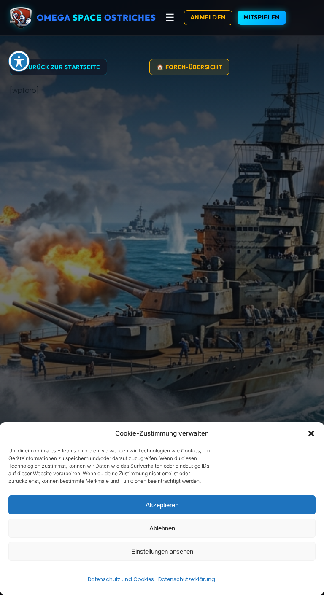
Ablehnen (162, 528)
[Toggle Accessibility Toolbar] (19, 61)
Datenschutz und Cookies (121, 579)
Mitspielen (261, 17)
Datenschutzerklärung (186, 579)
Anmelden (208, 17)
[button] (311, 433)
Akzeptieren (162, 505)
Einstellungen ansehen (162, 551)
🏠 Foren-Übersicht (190, 67)
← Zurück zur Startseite (58, 67)
